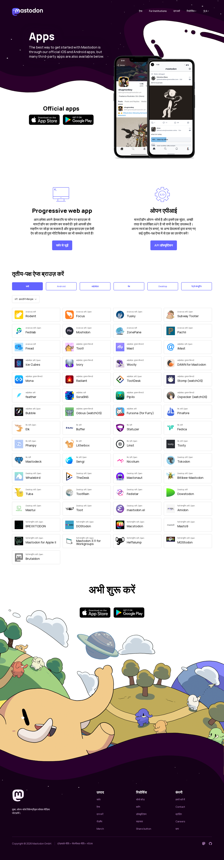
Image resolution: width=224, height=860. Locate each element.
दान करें (176, 11)
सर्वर (99, 799)
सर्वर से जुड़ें (62, 245)
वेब (129, 286)
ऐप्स (140, 11)
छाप (177, 828)
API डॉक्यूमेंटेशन (163, 245)
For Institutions (158, 11)
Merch (100, 828)
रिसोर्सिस (191, 11)
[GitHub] (210, 843)
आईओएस (95, 286)
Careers (180, 821)
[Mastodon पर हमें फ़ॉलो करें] (203, 843)
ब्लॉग (138, 806)
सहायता (139, 821)
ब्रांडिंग (179, 814)
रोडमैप (99, 821)
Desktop (162, 286)
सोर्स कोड (140, 799)
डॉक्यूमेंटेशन (141, 814)
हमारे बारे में (180, 799)
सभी (27, 286)
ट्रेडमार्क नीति (63, 843)
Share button (143, 828)
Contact (180, 806)
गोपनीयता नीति (78, 843)
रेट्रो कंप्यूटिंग (197, 286)
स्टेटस (90, 843)
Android (61, 286)
